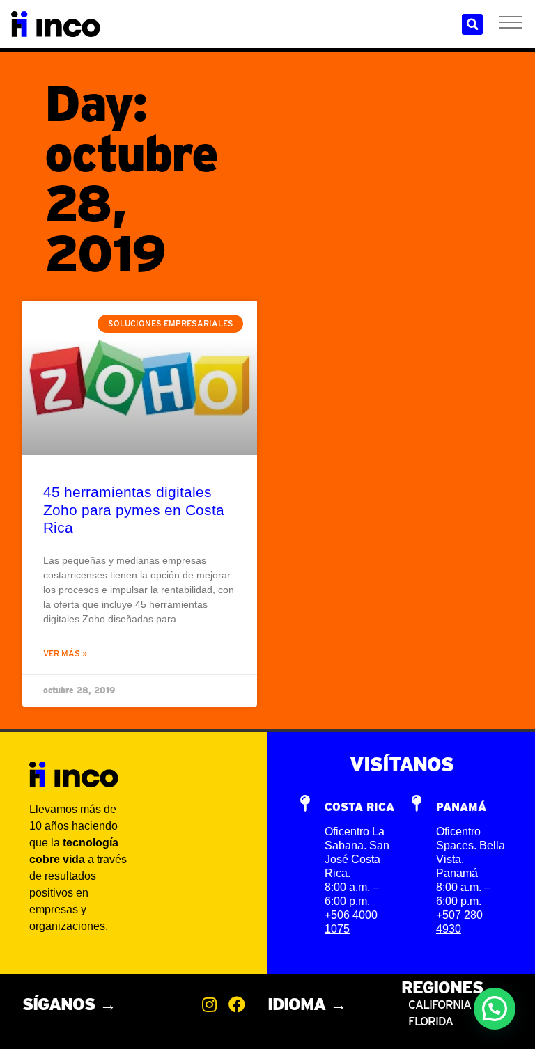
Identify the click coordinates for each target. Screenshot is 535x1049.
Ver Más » (65, 653)
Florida (430, 1021)
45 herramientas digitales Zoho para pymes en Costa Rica (133, 509)
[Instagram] (209, 1004)
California (441, 1004)
